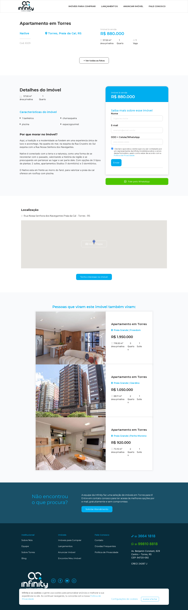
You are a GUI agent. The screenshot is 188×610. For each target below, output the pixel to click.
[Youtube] (67, 581)
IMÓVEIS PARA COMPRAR (82, 6)
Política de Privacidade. (124, 155)
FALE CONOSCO (157, 6)
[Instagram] (53, 581)
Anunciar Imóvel (133, 6)
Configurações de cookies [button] (124, 599)
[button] (94, 60)
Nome (114, 114)
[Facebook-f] (60, 581)
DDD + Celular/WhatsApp (125, 137)
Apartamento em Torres (129, 324)
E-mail (114, 125)
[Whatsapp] (74, 581)
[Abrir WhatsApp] (181, 603)
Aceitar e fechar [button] (150, 599)
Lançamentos (109, 6)
